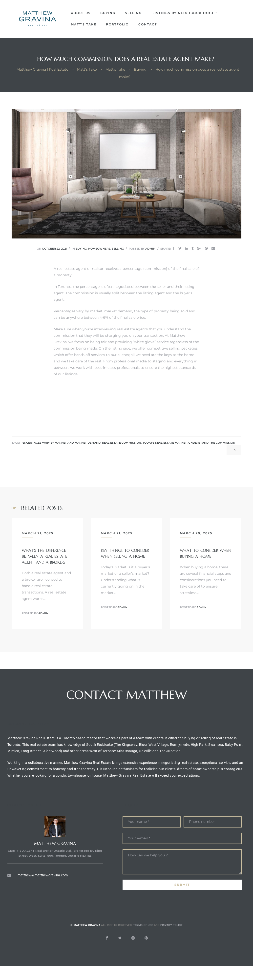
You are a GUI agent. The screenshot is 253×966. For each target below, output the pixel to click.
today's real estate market (165, 442)
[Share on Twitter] (180, 248)
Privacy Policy (171, 925)
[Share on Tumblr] (192, 248)
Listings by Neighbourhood (182, 13)
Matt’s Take (83, 24)
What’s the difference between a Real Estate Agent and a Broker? (44, 556)
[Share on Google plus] (199, 248)
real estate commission (121, 442)
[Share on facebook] (174, 248)
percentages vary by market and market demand (61, 442)
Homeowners (99, 248)
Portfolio (117, 24)
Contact (147, 24)
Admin (43, 613)
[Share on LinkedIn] (186, 248)
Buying (107, 13)
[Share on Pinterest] (206, 248)
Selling (134, 13)
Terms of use (143, 925)
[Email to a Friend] (213, 248)
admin (150, 248)
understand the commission (211, 442)
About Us (81, 13)
